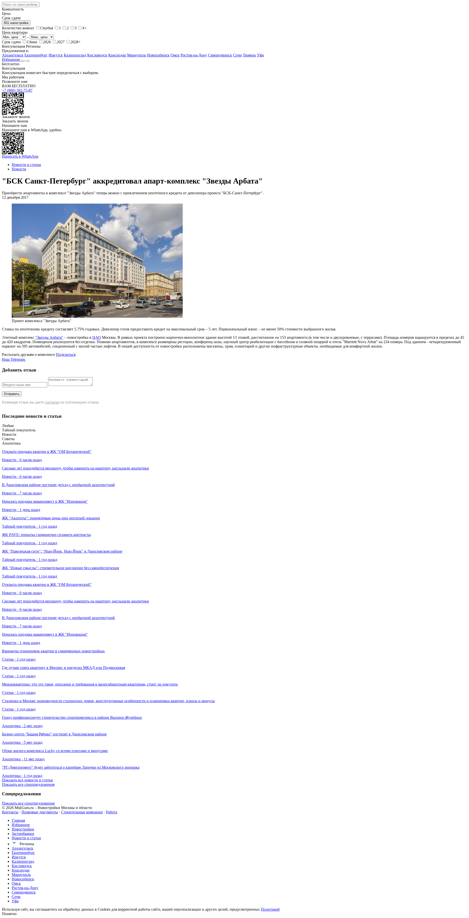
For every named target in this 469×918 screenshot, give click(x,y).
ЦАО (96, 337)
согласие (52, 402)
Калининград (75, 55)
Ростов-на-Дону (194, 55)
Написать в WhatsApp (20, 156)
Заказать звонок (15, 121)
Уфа (260, 55)
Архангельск (12, 55)
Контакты (10, 812)
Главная (18, 820)
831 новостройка (16, 23)
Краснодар (117, 55)
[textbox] (21, 4)
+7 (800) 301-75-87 (17, 90)
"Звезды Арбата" (49, 337)
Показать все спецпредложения (28, 784)
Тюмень (249, 55)
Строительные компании (82, 812)
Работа (111, 812)
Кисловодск (97, 55)
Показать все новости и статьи (27, 780)
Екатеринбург (36, 55)
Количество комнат (18, 28)
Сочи (237, 55)
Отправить (12, 394)
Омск (175, 55)
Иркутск (56, 55)
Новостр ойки (23, 829)
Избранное (11, 59)
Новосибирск (158, 55)
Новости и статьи (26, 838)
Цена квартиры (15, 32)
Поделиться (65, 354)
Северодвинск (220, 55)
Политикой (270, 909)
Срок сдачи (11, 42)
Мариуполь (136, 55)
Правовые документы (39, 812)
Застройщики (23, 833)
